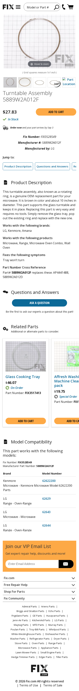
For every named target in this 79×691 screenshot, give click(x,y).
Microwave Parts (27, 647)
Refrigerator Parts (40, 638)
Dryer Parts (60, 638)
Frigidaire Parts (20, 615)
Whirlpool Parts (57, 629)
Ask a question (40, 303)
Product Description (17, 166)
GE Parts (37, 615)
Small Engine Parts (50, 652)
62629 (46, 499)
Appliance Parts (49, 647)
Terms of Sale (52, 685)
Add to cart (56, 112)
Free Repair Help (16, 585)
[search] (57, 7)
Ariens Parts (48, 606)
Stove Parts (21, 643)
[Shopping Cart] (70, 7)
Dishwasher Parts (55, 634)
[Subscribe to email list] (66, 564)
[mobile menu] (18, 7)
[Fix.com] (8, 6)
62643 (46, 512)
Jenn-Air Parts (20, 620)
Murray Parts (55, 624)
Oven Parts (38, 643)
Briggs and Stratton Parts (30, 611)
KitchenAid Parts (41, 620)
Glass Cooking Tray (23, 377)
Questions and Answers (52, 166)
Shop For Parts (14, 592)
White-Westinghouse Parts (26, 634)
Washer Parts (17, 638)
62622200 (48, 481)
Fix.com (9, 578)
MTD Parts (38, 624)
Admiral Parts (29, 606)
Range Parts (55, 643)
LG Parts (59, 620)
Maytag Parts (21, 624)
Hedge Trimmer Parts (23, 657)
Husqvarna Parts (55, 615)
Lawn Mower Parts (26, 652)
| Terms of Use (27, 685)
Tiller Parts (62, 657)
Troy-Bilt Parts (37, 629)
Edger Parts (45, 657)
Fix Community (14, 598)
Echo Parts (54, 611)
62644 (46, 525)
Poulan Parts (18, 629)
